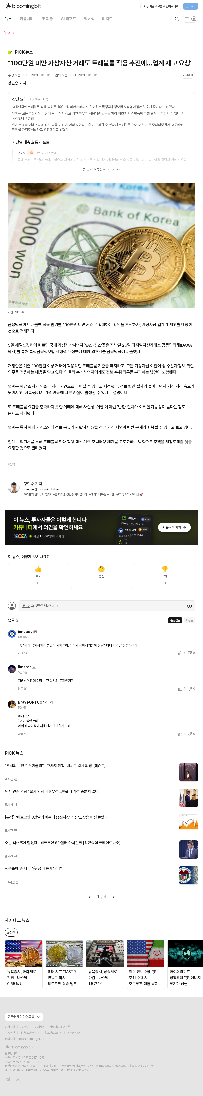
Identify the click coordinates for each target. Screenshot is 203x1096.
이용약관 (10, 1032)
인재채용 (40, 1027)
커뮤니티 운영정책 (60, 1027)
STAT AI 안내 (43, 99)
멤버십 (89, 18)
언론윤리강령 (74, 1032)
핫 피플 (47, 18)
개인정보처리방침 (30, 1032)
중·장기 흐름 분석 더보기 (99, 170)
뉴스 (8, 18)
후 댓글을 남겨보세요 (40, 606)
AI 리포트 (68, 18)
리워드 (107, 18)
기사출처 (188, 75)
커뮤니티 (27, 18)
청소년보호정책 (53, 1032)
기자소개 (25, 1027)
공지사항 (10, 1027)
